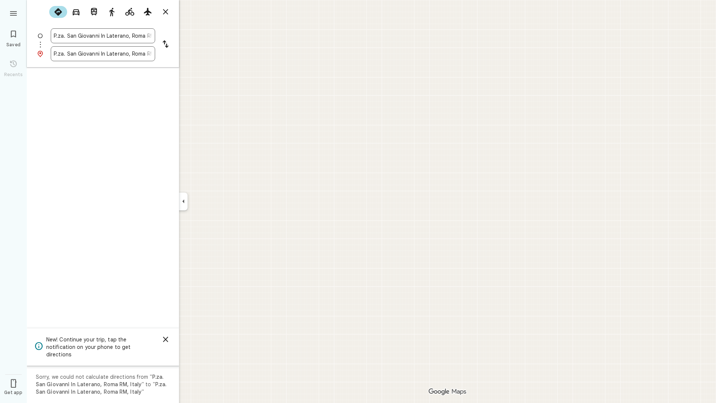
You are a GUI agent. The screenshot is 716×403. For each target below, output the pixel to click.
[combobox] (103, 35)
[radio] (58, 11)
